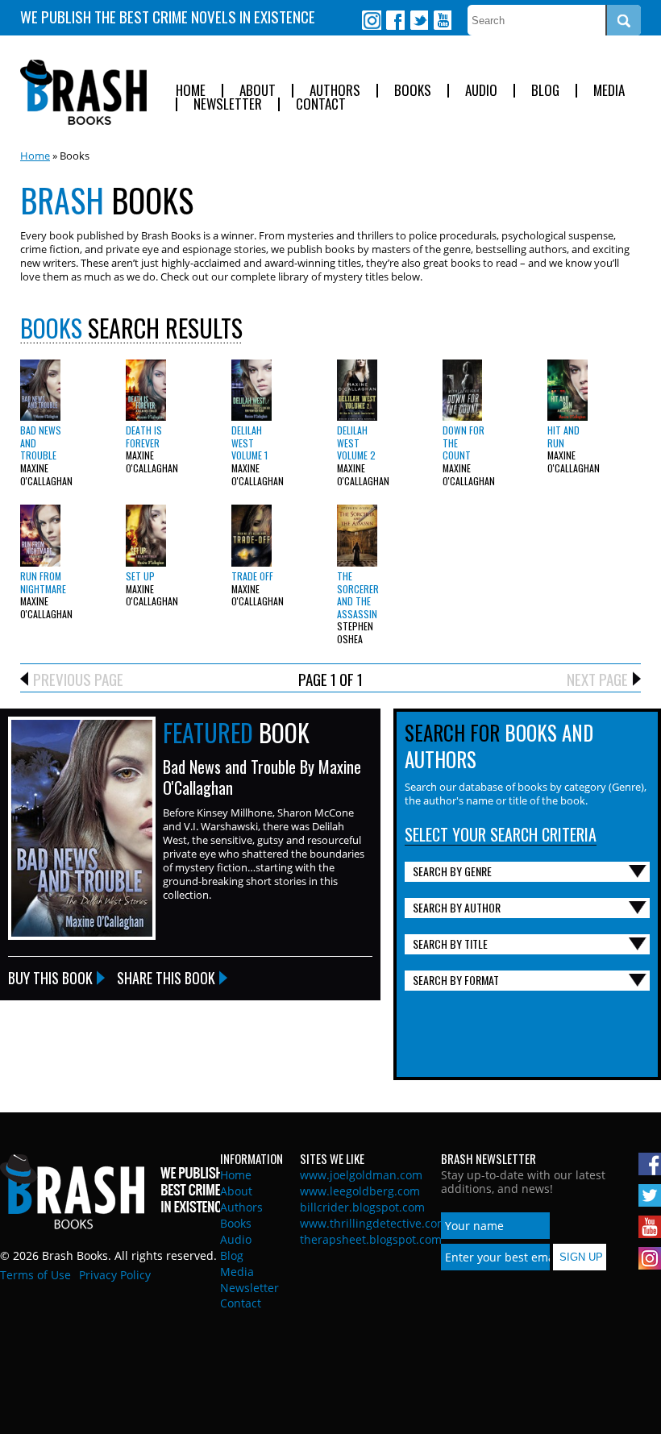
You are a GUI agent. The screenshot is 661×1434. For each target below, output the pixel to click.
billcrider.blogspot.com (362, 1207)
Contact (321, 104)
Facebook (395, 20)
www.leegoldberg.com (360, 1191)
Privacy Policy (115, 1274)
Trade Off (252, 576)
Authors (335, 91)
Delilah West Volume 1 (249, 442)
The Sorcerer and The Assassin (358, 595)
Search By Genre (452, 870)
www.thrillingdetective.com (373, 1223)
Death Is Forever (144, 436)
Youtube (441, 20)
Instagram (371, 20)
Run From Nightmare (43, 582)
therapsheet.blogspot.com (371, 1239)
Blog (545, 91)
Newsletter (227, 104)
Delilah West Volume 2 (356, 442)
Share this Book (166, 977)
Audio (481, 91)
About (257, 91)
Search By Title (450, 943)
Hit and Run (563, 436)
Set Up (140, 576)
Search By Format (456, 979)
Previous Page (78, 678)
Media (609, 91)
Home (191, 91)
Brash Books (83, 92)
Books (412, 91)
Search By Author (457, 907)
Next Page (597, 678)
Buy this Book (50, 977)
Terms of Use (35, 1274)
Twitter (418, 20)
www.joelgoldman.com (361, 1175)
